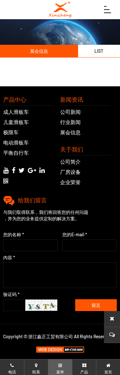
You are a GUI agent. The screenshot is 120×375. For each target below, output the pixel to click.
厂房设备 (70, 172)
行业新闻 (70, 122)
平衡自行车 (16, 153)
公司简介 (70, 162)
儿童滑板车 (16, 122)
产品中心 (14, 99)
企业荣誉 (70, 182)
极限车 (11, 132)
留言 (96, 305)
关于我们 (71, 149)
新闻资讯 (71, 99)
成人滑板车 (16, 112)
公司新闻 (70, 112)
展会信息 (70, 132)
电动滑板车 (16, 142)
